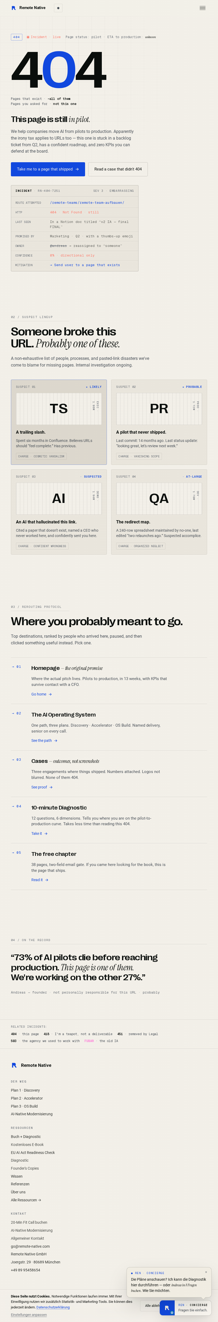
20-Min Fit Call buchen (29, 1222)
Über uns (18, 1192)
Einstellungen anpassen (29, 1315)
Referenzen (20, 1184)
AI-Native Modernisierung (32, 1114)
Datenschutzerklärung (53, 1307)
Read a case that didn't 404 (118, 169)
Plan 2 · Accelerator (27, 1098)
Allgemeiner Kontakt (27, 1238)
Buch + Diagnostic (26, 1136)
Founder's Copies (25, 1168)
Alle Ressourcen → (26, 1200)
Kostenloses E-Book (27, 1144)
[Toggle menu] (202, 8)
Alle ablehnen (155, 1306)
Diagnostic (19, 1160)
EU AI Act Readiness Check (33, 1152)
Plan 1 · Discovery (25, 1090)
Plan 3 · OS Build (24, 1106)
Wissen (17, 1176)
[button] (186, 1308)
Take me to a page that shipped (48, 169)
